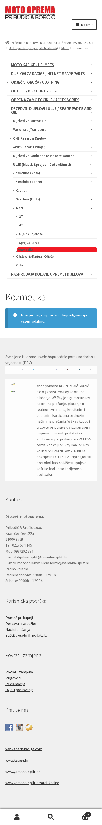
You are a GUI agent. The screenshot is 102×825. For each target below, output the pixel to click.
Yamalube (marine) (29, 182)
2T (21, 217)
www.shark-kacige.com (23, 748)
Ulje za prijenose (31, 234)
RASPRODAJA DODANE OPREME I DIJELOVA (47, 274)
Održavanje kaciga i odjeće (35, 257)
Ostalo (21, 265)
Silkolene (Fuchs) (28, 199)
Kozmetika (25, 250)
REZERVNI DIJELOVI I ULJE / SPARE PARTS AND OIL (60, 42)
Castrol (21, 191)
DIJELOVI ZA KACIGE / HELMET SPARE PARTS (48, 73)
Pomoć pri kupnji (19, 617)
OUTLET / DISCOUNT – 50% (34, 91)
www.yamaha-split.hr (22, 771)
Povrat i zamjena (19, 672)
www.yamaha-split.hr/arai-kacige (32, 782)
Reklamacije (15, 683)
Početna (17, 42)
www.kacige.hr (16, 760)
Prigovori (13, 678)
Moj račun (17, 817)
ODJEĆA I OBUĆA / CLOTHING (35, 82)
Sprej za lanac (29, 243)
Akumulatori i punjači (29, 147)
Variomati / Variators (29, 129)
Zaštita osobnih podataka (26, 635)
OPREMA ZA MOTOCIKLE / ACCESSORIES (45, 99)
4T (21, 225)
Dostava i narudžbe (20, 623)
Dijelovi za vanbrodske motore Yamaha (43, 156)
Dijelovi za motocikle (29, 120)
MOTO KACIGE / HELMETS (32, 64)
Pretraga (51, 817)
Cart (78, 812)
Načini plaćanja (17, 629)
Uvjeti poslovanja (19, 689)
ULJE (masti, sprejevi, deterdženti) (33, 48)
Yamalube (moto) (28, 173)
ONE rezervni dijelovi (30, 138)
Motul (65, 48)
